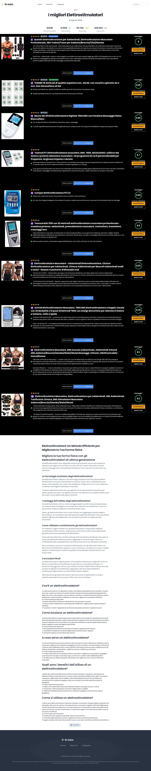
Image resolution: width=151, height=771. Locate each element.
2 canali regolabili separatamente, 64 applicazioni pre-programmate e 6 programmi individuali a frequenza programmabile (75, 127)
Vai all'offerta (138, 50)
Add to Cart (138, 53)
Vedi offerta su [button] (83, 73)
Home (40, 4)
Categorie (60, 4)
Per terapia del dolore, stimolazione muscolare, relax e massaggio (55, 122)
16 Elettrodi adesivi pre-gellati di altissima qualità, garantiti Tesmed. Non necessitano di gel (63, 89)
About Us (49, 4)
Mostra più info (68, 73)
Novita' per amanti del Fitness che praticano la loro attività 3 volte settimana (59, 196)
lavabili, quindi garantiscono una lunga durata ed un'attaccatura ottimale (58, 94)
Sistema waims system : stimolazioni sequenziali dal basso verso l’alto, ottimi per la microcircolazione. (67, 241)
